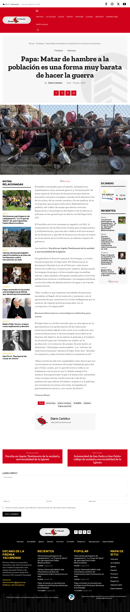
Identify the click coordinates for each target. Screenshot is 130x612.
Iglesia (5, 213)
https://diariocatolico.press (61, 422)
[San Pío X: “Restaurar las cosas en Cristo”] (17, 340)
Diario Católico (55, 83)
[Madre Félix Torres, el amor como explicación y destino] (17, 308)
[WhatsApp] (73, 93)
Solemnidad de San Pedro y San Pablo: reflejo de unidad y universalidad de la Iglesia (97, 459)
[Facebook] (106, 4)
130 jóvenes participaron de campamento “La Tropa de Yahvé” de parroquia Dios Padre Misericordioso (16, 219)
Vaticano (71, 51)
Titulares (40, 43)
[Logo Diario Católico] (17, 20)
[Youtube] (124, 4)
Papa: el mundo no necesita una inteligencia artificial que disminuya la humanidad (16, 292)
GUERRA (77, 403)
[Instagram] (112, 4)
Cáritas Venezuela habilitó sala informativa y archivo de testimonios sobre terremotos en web (17, 256)
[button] (38, 30)
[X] (118, 4)
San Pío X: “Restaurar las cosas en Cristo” (15, 357)
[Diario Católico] (42, 421)
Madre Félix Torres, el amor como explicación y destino (16, 325)
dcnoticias (50, 403)
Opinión (5, 321)
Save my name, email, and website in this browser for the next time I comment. (41, 507)
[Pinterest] (67, 93)
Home (31, 43)
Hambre (87, 403)
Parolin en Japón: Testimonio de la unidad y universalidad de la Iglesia (32, 458)
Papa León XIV (64, 406)
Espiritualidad (8, 353)
